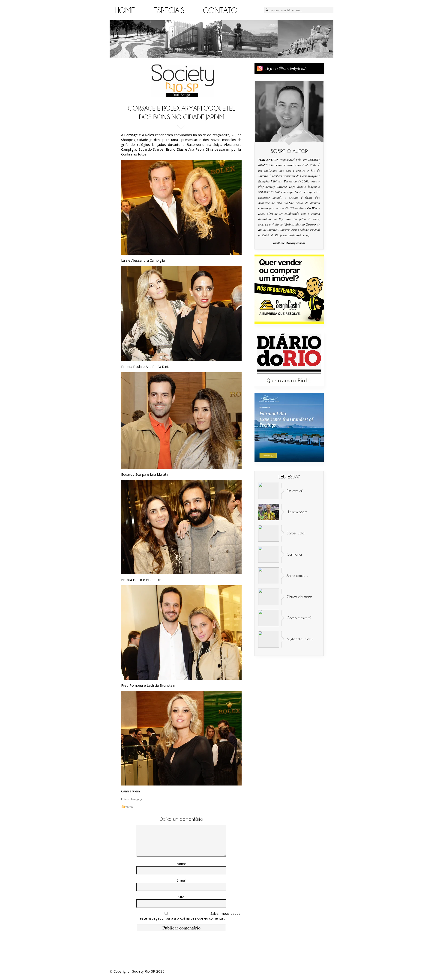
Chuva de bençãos (302, 597)
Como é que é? (299, 618)
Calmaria (294, 554)
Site (181, 896)
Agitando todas (300, 639)
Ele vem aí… (297, 491)
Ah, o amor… (297, 575)
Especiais (168, 10)
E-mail (181, 880)
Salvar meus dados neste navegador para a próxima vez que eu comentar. (189, 915)
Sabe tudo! (296, 533)
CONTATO (220, 10)
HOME (125, 10)
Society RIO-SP (182, 80)
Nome (181, 863)
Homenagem (297, 512)
